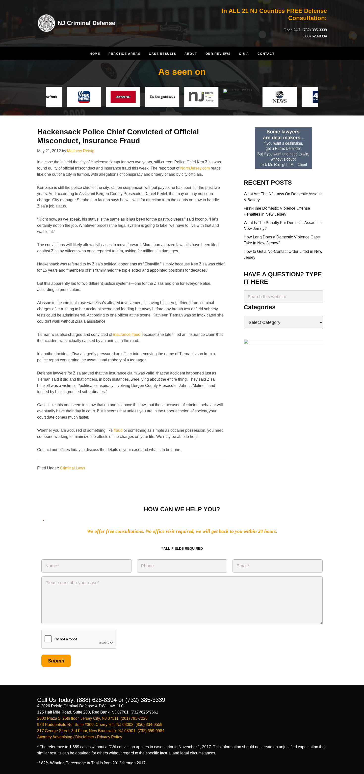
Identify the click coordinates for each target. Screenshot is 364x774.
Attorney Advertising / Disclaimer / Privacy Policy (79, 737)
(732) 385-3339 (314, 30)
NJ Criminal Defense (86, 23)
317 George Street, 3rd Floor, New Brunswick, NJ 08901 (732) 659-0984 (100, 731)
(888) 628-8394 (314, 36)
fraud (118, 430)
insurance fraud (126, 334)
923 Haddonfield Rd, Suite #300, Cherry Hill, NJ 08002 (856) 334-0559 (99, 724)
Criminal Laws (72, 468)
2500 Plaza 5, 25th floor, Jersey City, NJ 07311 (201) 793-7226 (92, 718)
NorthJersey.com (195, 168)
